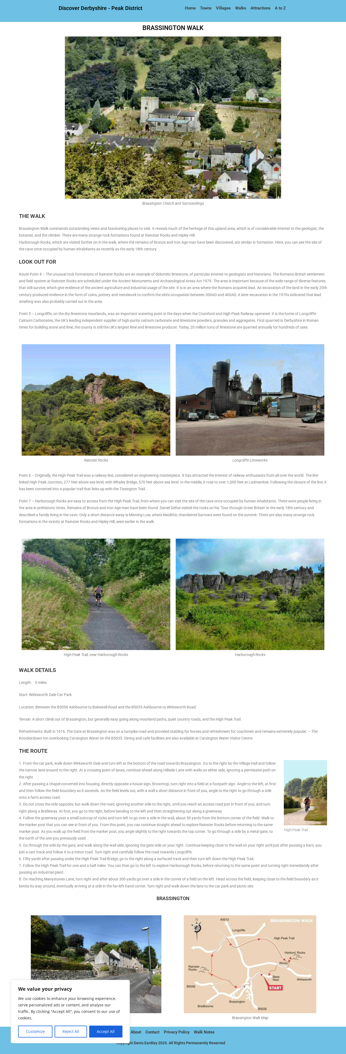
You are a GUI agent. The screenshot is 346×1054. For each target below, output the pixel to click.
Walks (240, 8)
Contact (152, 1032)
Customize (35, 1031)
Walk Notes (205, 1032)
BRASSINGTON (173, 898)
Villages (223, 8)
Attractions (261, 8)
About (136, 1032)
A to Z (280, 8)
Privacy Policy (176, 1032)
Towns (206, 8)
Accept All (106, 1031)
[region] (70, 1011)
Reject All (70, 1031)
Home (191, 8)
